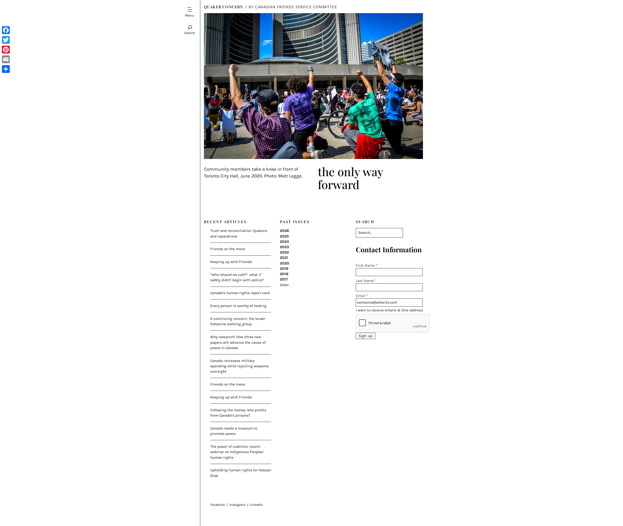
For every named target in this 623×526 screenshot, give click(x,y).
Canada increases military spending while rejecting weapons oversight (239, 366)
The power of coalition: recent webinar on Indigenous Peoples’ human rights (237, 451)
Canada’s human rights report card (240, 293)
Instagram (237, 505)
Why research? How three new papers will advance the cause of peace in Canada (238, 342)
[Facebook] (6, 30)
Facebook (217, 505)
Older (284, 285)
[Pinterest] (6, 49)
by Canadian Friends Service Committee (293, 6)
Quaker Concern (223, 6)
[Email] (6, 59)
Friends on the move (227, 249)
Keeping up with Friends (231, 262)
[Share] (6, 69)
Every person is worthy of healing (238, 306)
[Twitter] (6, 40)
